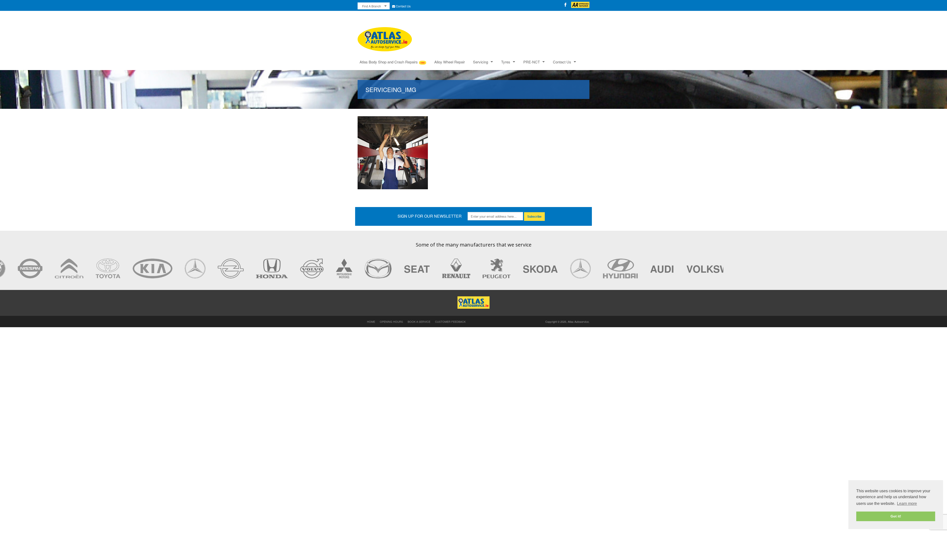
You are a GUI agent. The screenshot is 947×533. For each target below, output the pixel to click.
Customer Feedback (450, 322)
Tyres (505, 61)
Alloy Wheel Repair (449, 61)
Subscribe (534, 216)
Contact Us (403, 6)
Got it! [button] (896, 516)
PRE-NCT (531, 61)
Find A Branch (371, 6)
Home (371, 322)
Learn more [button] (907, 503)
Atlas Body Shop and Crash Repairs (389, 61)
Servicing (480, 61)
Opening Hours (391, 322)
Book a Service (419, 322)
